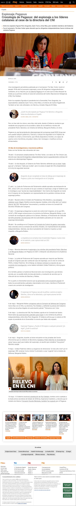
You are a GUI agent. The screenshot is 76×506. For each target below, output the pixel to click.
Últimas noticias (40, 454)
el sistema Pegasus (35, 91)
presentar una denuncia (22, 218)
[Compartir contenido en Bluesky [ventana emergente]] (59, 81)
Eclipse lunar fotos (10, 451)
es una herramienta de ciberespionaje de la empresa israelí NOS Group (39, 132)
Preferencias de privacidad (67, 495)
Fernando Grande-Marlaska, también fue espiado (39, 401)
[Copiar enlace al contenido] (67, 81)
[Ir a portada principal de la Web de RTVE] (7, 463)
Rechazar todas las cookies (67, 490)
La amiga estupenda (27, 454)
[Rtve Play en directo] (7, 2)
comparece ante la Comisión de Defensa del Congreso (47, 304)
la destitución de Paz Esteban (39, 397)
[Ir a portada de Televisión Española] (20, 463)
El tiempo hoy (60, 451)
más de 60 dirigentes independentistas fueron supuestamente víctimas (41, 157)
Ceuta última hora (23, 451)
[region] (38, 490)
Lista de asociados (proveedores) (42, 490)
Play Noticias (51, 454)
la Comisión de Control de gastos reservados (49, 224)
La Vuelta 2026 (49, 451)
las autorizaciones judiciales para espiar (30, 315)
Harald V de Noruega (37, 451)
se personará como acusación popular (49, 281)
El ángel (68, 451)
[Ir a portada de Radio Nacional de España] (34, 463)
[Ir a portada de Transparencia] (58, 463)
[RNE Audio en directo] (9, 2)
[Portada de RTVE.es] (15, 2)
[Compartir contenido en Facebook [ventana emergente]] (52, 81)
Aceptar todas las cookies (67, 485)
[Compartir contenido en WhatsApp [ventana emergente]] (63, 81)
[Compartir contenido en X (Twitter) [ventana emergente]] (56, 81)
